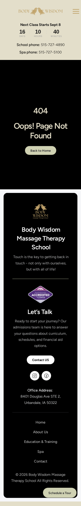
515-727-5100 (50, 52)
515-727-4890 (53, 45)
